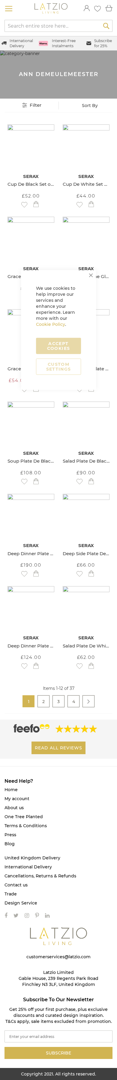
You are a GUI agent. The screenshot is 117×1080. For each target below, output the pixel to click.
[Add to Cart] (36, 205)
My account (16, 798)
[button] (24, 205)
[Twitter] (16, 915)
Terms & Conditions (25, 825)
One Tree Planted (23, 816)
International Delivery (28, 867)
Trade (10, 894)
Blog (9, 843)
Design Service (20, 903)
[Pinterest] (37, 915)
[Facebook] (6, 915)
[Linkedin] (47, 915)
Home (11, 789)
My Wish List (97, 8)
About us (14, 807)
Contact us (16, 885)
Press (10, 834)
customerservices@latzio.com (58, 956)
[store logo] (51, 8)
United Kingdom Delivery (32, 858)
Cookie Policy (50, 324)
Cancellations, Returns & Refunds (40, 876)
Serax (31, 176)
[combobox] (58, 26)
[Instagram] (27, 915)
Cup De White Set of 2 (86, 184)
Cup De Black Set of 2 (31, 184)
